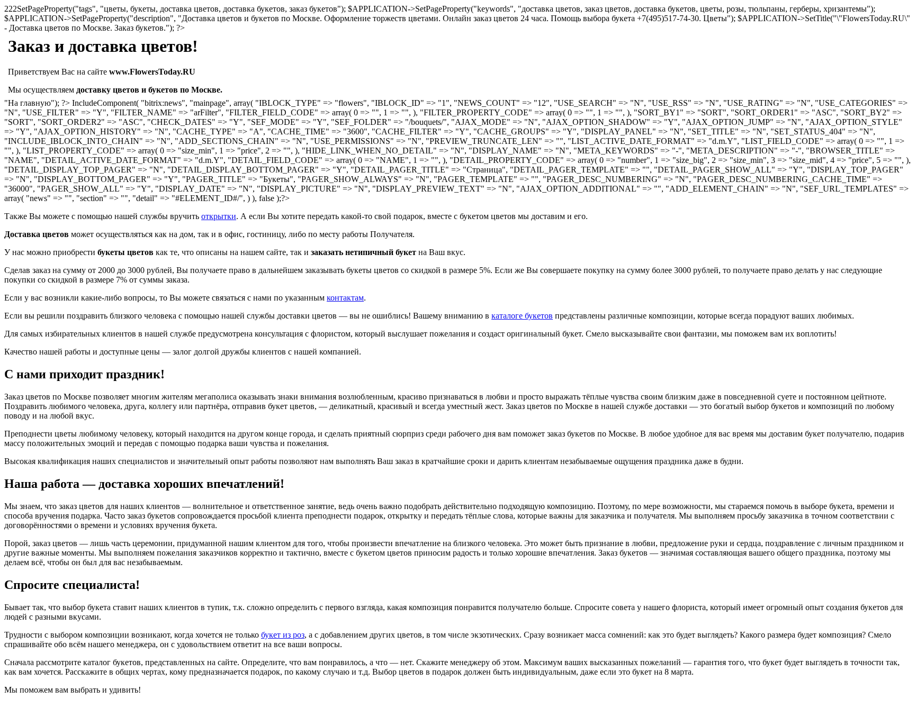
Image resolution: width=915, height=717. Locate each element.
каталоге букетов (522, 315)
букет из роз (282, 634)
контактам (345, 297)
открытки (218, 216)
